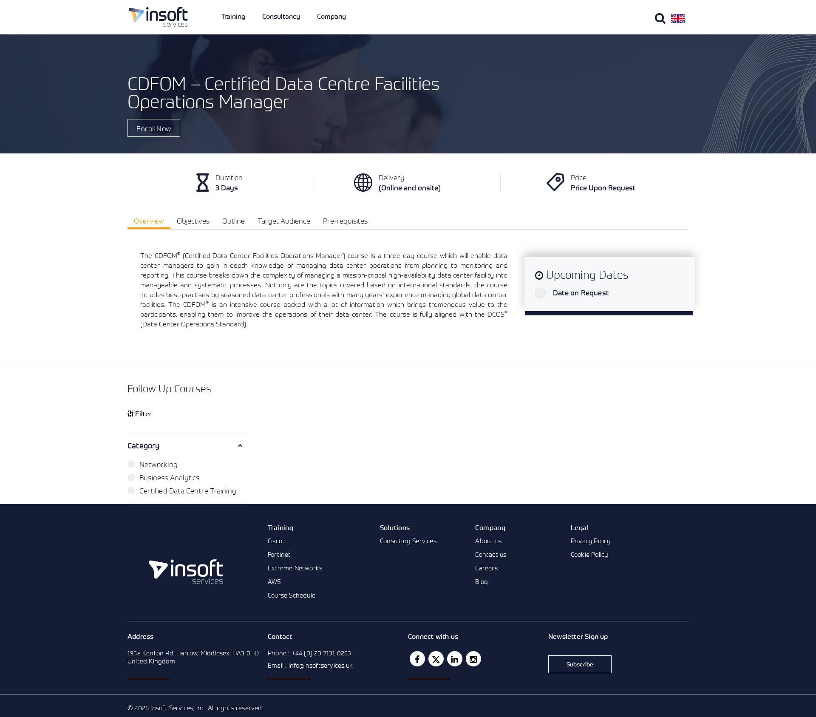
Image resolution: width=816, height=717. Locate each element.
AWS (274, 581)
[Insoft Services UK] (158, 17)
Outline (233, 220)
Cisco (275, 540)
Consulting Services (408, 540)
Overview (149, 220)
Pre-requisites (345, 220)
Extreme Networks (295, 568)
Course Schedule (291, 595)
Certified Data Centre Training (187, 490)
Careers (486, 568)
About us (488, 540)
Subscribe (580, 664)
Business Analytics (169, 477)
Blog (481, 581)
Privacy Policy (591, 540)
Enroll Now (153, 128)
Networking (158, 464)
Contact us (490, 554)
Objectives (193, 220)
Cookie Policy (589, 554)
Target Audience (284, 220)
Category (144, 445)
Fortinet (279, 554)
